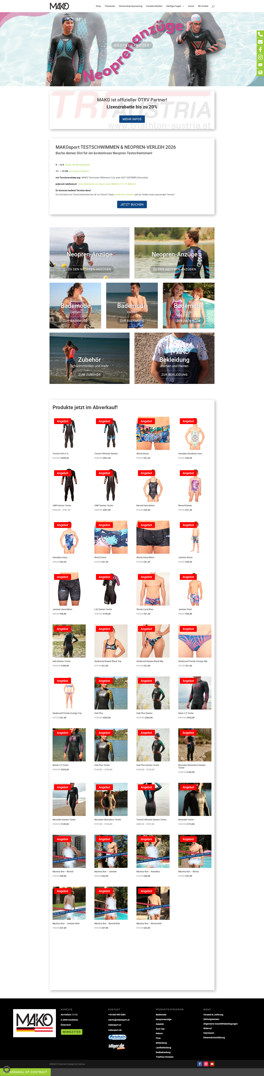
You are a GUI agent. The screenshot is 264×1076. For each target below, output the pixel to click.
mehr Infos (132, 119)
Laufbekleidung (163, 1047)
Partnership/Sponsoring (130, 6)
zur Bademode (75, 321)
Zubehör (160, 1024)
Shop (98, 6)
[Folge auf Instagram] (206, 1063)
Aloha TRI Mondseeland (77, 164)
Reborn (159, 1033)
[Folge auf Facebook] (199, 1063)
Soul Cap (160, 1028)
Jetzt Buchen (132, 204)
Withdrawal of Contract (25, 1072)
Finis (158, 1038)
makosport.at (114, 1024)
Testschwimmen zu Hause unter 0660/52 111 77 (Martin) (107, 183)
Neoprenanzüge (132, 45)
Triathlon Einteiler (165, 1056)
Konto (191, 6)
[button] (6, 1069)
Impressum (208, 1032)
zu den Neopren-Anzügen (89, 269)
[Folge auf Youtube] (212, 1063)
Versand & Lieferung (213, 1014)
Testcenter (110, 6)
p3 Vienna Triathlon (79, 171)
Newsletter (72, 1032)
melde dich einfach (124, 194)
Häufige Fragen (173, 6)
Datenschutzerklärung (214, 1037)
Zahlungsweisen (211, 1019)
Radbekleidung (163, 1052)
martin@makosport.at (119, 1019)
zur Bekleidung (174, 374)
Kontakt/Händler (154, 6)
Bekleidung (161, 1042)
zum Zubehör (89, 374)
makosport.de (115, 1030)
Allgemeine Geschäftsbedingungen (220, 1023)
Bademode (161, 1014)
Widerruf (207, 1028)
